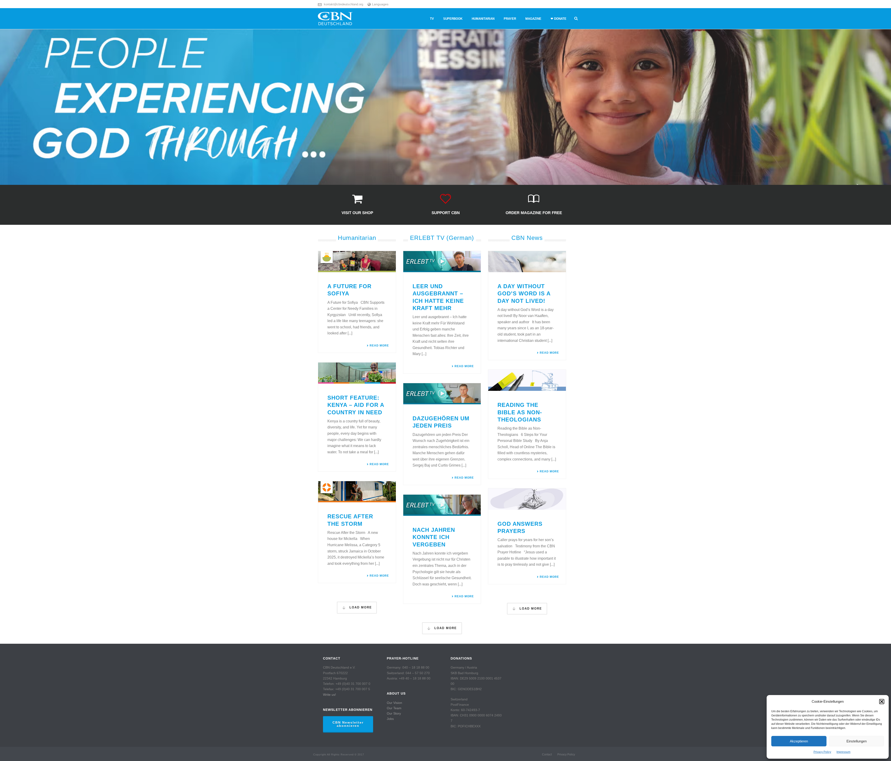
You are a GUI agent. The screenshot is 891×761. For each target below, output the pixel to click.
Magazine (533, 18)
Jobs (390, 719)
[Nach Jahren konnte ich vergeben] (442, 505)
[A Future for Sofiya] (357, 261)
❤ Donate (558, 18)
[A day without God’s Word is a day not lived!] (527, 261)
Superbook (452, 18)
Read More (379, 345)
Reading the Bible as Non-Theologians (519, 412)
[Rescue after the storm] (357, 491)
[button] (881, 701)
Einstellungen (856, 741)
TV (432, 18)
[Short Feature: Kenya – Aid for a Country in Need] (357, 373)
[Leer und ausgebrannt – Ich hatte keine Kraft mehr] (442, 261)
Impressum (843, 752)
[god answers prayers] (527, 499)
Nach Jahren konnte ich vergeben (434, 537)
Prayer (510, 18)
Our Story (394, 713)
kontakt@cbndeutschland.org (343, 4)
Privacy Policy (822, 752)
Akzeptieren (799, 741)
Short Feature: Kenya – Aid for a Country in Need (355, 405)
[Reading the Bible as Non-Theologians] (527, 380)
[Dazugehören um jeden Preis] (442, 393)
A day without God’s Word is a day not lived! (523, 293)
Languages (380, 4)
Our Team (394, 708)
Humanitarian (483, 18)
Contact (547, 754)
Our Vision (394, 703)
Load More (360, 607)
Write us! (329, 694)
